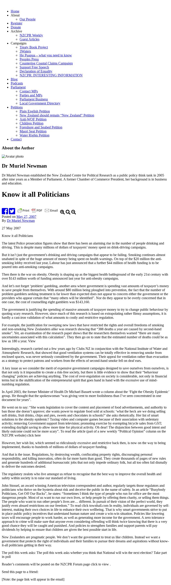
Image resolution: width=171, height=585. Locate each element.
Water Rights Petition (34, 135)
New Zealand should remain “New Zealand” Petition (57, 115)
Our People (28, 19)
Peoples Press (29, 59)
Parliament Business (34, 99)
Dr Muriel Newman (21, 220)
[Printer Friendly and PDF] (38, 212)
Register (16, 23)
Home (15, 11)
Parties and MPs (31, 95)
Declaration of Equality (36, 71)
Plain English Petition (35, 111)
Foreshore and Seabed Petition (41, 127)
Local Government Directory (40, 103)
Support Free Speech (34, 67)
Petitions (17, 107)
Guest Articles (29, 39)
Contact (16, 139)
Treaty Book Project (34, 47)
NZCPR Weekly (31, 35)
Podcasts (17, 83)
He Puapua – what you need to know (46, 55)
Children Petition (31, 123)
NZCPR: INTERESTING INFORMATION (51, 75)
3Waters (25, 51)
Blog (14, 79)
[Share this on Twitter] (12, 212)
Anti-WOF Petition (33, 119)
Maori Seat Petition (33, 131)
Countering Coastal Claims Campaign (46, 63)
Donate (16, 27)
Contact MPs (29, 91)
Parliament (18, 87)
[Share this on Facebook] (5, 212)
